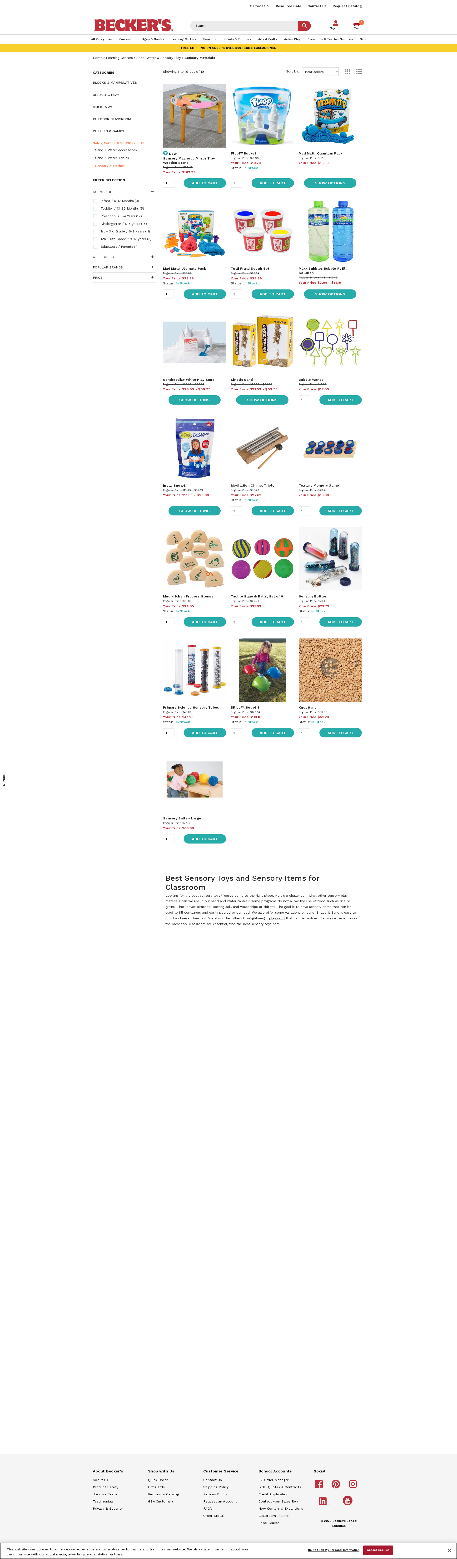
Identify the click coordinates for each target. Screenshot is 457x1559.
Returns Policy (215, 1494)
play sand (277, 918)
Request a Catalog (163, 1494)
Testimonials (103, 1501)
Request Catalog (347, 6)
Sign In (336, 28)
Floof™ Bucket (243, 153)
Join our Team (105, 1494)
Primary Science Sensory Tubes (191, 707)
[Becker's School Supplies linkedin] (323, 1503)
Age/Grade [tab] (102, 192)
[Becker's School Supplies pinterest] (337, 1486)
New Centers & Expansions (280, 1508)
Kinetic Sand (242, 379)
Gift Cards (156, 1487)
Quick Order (158, 1480)
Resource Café (289, 6)
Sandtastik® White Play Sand (188, 379)
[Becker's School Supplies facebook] (319, 1486)
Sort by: (293, 71)
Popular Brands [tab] (108, 267)
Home (97, 58)
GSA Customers (161, 1501)
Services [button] (257, 6)
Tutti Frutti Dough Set (250, 268)
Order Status (214, 1516)
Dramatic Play (106, 95)
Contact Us (317, 6)
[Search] (304, 26)
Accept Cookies (378, 1550)
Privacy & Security (108, 1508)
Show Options (330, 183)
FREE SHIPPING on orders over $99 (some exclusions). (228, 48)
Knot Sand (308, 707)
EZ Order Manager (273, 1480)
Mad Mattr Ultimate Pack (184, 268)
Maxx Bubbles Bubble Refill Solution (323, 271)
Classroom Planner (274, 1516)
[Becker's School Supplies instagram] (353, 1486)
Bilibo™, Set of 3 (245, 707)
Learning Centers (119, 58)
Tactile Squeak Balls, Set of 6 (257, 596)
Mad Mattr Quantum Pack (321, 153)
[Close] (449, 1550)
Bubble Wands (311, 379)
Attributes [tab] (103, 257)
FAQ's (208, 1508)
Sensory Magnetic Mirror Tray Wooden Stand (189, 160)
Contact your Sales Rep (278, 1501)
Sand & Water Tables (112, 158)
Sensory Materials (109, 166)
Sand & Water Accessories (116, 150)
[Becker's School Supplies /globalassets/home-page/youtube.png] (348, 1505)
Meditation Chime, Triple (252, 485)
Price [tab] (97, 277)
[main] (262, 499)
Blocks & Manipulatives (115, 82)
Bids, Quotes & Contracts (279, 1487)
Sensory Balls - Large (182, 818)
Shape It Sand (328, 912)
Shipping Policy (216, 1487)
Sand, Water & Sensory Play (158, 58)
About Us (100, 1480)
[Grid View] (345, 72)
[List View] (356, 72)
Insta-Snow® (174, 485)
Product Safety (105, 1487)
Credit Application (273, 1494)
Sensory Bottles (313, 596)
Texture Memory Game (319, 485)
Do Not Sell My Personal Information (333, 1550)
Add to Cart (205, 183)
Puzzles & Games (108, 131)
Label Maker (268, 1523)
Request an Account (220, 1501)
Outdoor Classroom (112, 119)
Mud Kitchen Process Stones (188, 596)
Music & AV (102, 107)
